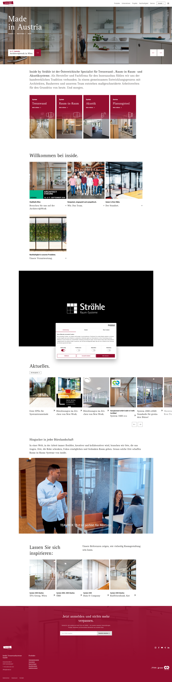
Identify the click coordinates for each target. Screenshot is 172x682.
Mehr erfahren (35, 107)
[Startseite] (8, 3)
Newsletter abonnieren (103, 633)
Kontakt (160, 3)
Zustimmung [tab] (66, 329)
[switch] (78, 350)
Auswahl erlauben (86, 355)
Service (152, 3)
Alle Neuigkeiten (34, 372)
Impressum (14, 678)
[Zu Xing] (165, 647)
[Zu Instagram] (155, 647)
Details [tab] (86, 329)
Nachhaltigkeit (143, 3)
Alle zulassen (105, 355)
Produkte (117, 3)
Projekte (134, 3)
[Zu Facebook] (159, 647)
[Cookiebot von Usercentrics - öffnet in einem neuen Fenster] (109, 325)
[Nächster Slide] (160, 52)
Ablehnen (66, 355)
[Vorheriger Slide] (153, 52)
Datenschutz (6, 678)
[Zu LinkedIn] (168, 647)
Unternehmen (126, 3)
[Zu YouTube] (162, 647)
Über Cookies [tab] (106, 329)
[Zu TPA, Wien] (30, 52)
